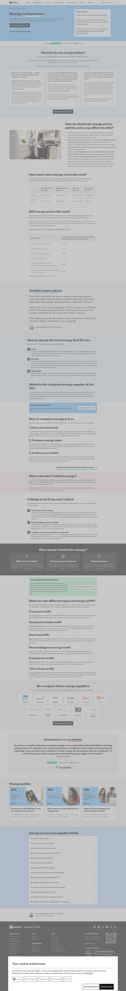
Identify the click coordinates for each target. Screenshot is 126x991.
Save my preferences (91, 987)
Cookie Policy (88, 973)
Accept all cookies (107, 987)
